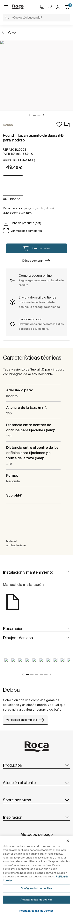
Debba (11, 690)
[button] (7, 18)
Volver (12, 32)
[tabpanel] (36, 75)
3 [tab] (36, 674)
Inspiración (12, 817)
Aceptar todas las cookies (36, 899)
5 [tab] (45, 674)
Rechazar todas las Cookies (36, 910)
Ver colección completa (21, 719)
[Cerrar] (67, 840)
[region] (36, 877)
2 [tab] (38, 115)
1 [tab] (34, 115)
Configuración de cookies (36, 888)
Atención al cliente (19, 782)
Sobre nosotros (17, 800)
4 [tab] (41, 674)
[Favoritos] (49, 6)
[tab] (36, 572)
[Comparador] (42, 6)
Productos (12, 765)
